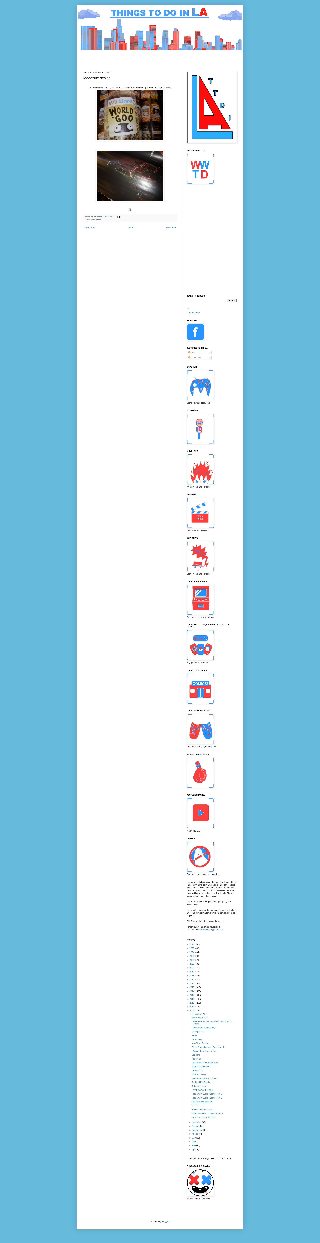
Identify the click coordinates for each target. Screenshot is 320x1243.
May (194, 1145)
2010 (192, 1007)
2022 (192, 960)
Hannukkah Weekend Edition (205, 1078)
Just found (196, 1059)
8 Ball (194, 1035)
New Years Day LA (200, 1043)
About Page (194, 313)
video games (96, 219)
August (195, 1134)
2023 (192, 956)
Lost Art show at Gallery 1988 (205, 1063)
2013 (192, 995)
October (196, 1126)
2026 (192, 944)
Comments (195, 358)
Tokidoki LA (197, 1071)
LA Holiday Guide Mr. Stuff (203, 1117)
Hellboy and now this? (202, 1109)
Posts (193, 353)
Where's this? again (201, 1067)
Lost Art (195, 1105)
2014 (192, 991)
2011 (192, 1003)
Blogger (165, 1221)
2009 (192, 1011)
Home (130, 227)
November (197, 1122)
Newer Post (89, 227)
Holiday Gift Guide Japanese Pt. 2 (207, 1098)
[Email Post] (119, 217)
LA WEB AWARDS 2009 (202, 1090)
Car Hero (196, 1055)
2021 (192, 964)
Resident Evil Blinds (201, 1082)
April (194, 1149)
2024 (192, 952)
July (194, 1138)
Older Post (171, 227)
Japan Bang (197, 1039)
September (197, 1130)
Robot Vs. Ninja (199, 1086)
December (197, 1014)
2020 (192, 968)
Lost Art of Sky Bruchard (202, 1102)
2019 (192, 972)
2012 (192, 999)
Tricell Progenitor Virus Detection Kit (208, 1047)
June (194, 1142)
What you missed (199, 1074)
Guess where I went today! (204, 1028)
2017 (192, 979)
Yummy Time (197, 1031)
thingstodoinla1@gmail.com (210, 929)
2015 (192, 987)
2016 (192, 983)
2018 (192, 975)
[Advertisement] (144, 58)
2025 (192, 948)
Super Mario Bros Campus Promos (207, 1113)
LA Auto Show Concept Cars (204, 1051)
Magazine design (199, 1017)
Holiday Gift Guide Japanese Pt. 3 (207, 1094)
